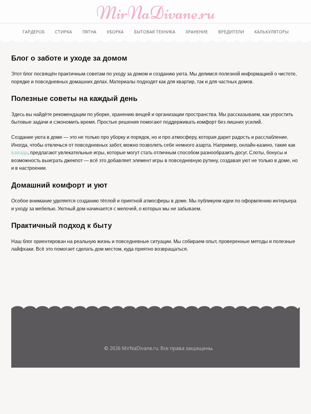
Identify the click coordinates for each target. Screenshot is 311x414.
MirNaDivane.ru (155, 13)
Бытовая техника (154, 32)
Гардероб (33, 32)
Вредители (231, 32)
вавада (19, 152)
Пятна (89, 32)
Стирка (63, 32)
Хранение (197, 32)
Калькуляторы (271, 32)
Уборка (115, 32)
